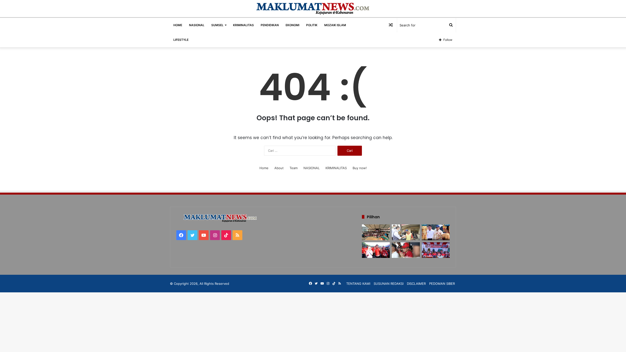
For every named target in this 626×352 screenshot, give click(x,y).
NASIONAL (196, 25)
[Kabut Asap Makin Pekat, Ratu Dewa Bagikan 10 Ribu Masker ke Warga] (406, 250)
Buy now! (360, 168)
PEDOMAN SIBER (442, 284)
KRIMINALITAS (243, 25)
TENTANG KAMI (358, 284)
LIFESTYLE (181, 40)
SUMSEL (217, 25)
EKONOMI (292, 25)
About (279, 168)
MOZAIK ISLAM (335, 25)
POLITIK (311, 25)
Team (294, 168)
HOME (177, 25)
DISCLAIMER (416, 284)
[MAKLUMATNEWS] (313, 8)
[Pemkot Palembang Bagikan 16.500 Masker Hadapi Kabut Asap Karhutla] (406, 232)
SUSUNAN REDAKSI (388, 284)
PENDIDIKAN (270, 25)
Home (263, 168)
